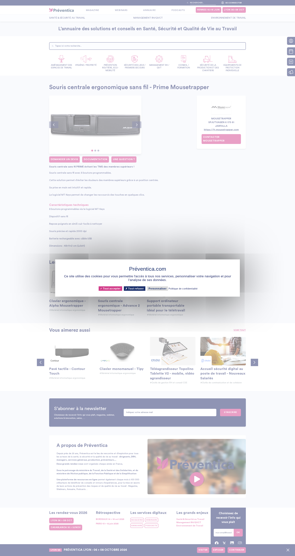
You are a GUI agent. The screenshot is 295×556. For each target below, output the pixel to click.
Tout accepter (111, 288)
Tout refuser (136, 288)
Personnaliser (157, 288)
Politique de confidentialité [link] (183, 288)
